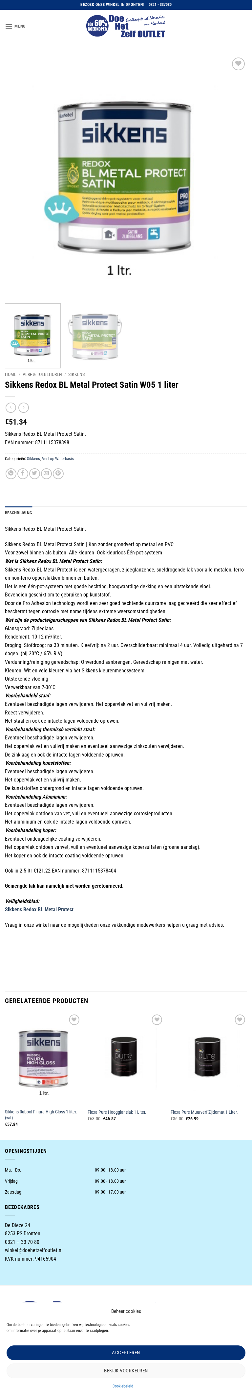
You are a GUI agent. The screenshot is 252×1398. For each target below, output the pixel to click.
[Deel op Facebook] (22, 473)
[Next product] (11, 408)
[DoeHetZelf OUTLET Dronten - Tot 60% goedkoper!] (126, 26)
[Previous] (18, 177)
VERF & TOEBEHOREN (42, 374)
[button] (15, 26)
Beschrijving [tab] (18, 512)
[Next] (234, 177)
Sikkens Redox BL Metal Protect (40, 909)
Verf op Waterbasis (58, 458)
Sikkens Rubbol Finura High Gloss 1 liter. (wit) (41, 1115)
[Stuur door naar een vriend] (46, 473)
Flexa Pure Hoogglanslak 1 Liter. (117, 1112)
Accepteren (126, 1353)
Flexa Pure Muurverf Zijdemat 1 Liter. (204, 1112)
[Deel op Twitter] (34, 473)
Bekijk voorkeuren (126, 1371)
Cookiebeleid (123, 1386)
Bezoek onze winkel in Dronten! (112, 4)
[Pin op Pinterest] (58, 473)
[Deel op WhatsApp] (11, 473)
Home (10, 374)
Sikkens (76, 374)
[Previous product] (23, 408)
